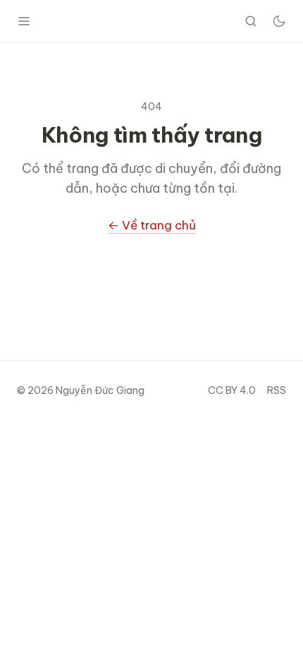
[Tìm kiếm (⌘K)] (251, 21)
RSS (276, 390)
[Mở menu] (24, 21)
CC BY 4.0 (232, 390)
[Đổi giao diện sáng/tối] (279, 21)
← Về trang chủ (152, 225)
